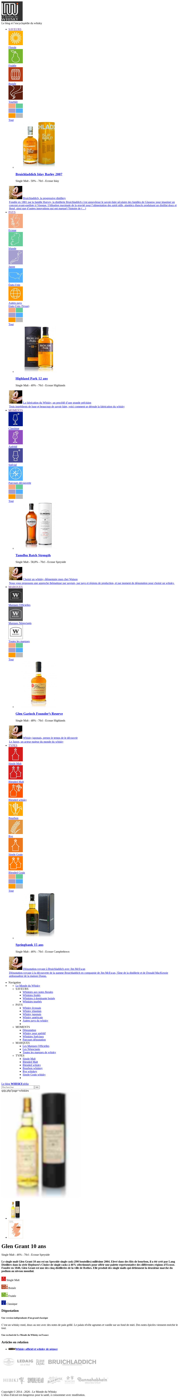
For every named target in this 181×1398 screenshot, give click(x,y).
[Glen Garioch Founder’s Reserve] (39, 706)
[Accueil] (12, 20)
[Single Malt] (15, 760)
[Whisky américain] (15, 281)
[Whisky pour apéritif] (15, 443)
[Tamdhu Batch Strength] (39, 548)
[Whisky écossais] (15, 227)
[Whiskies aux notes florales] (15, 44)
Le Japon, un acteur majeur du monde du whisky (36, 741)
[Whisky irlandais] (15, 245)
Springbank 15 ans (29, 945)
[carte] (15, 1237)
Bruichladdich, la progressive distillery (44, 198)
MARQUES (15, 586)
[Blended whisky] (15, 796)
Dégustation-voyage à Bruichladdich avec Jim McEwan (54, 968)
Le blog (15, 1083)
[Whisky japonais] (15, 263)
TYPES (12, 745)
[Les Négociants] (15, 619)
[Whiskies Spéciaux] (15, 461)
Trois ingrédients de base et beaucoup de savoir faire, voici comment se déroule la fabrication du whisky (67, 406)
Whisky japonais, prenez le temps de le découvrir (50, 737)
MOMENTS (15, 410)
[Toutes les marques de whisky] (15, 638)
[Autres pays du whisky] (15, 299)
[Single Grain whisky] (15, 851)
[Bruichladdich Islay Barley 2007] (39, 167)
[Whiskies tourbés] (15, 98)
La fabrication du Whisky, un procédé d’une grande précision (57, 402)
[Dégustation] (15, 425)
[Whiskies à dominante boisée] (15, 80)
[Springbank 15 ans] (39, 938)
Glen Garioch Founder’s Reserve (39, 713)
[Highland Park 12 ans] (39, 371)
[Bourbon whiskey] (15, 814)
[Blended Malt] (15, 778)
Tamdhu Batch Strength (33, 555)
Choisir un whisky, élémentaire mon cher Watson (50, 579)
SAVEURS (14, 29)
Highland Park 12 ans (32, 378)
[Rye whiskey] (15, 833)
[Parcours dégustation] (15, 479)
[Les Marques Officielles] (15, 601)
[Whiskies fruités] (15, 62)
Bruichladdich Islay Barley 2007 (39, 174)
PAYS (12, 212)
